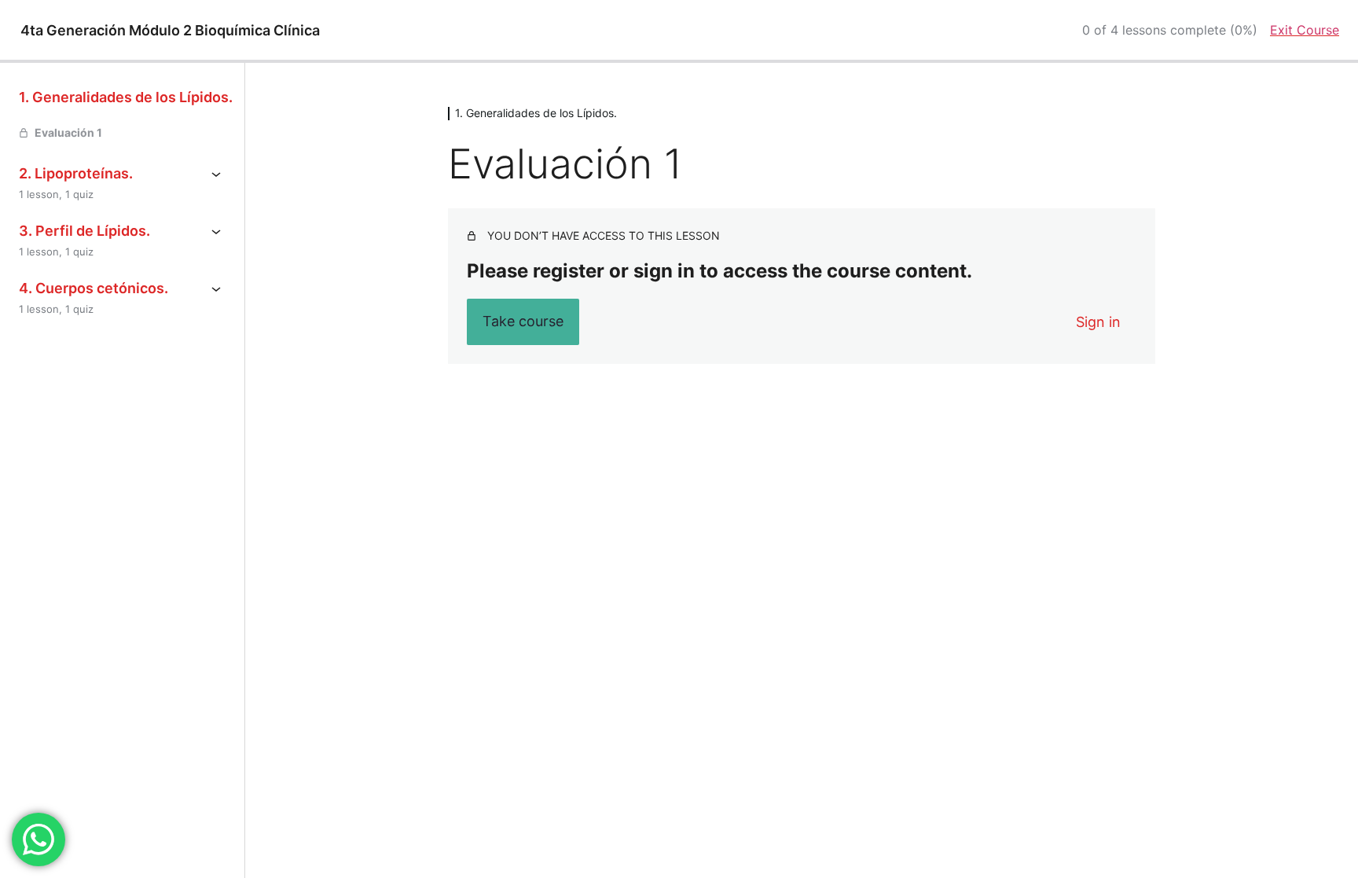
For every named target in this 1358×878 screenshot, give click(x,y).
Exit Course (1304, 30)
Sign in (1098, 322)
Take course (523, 321)
